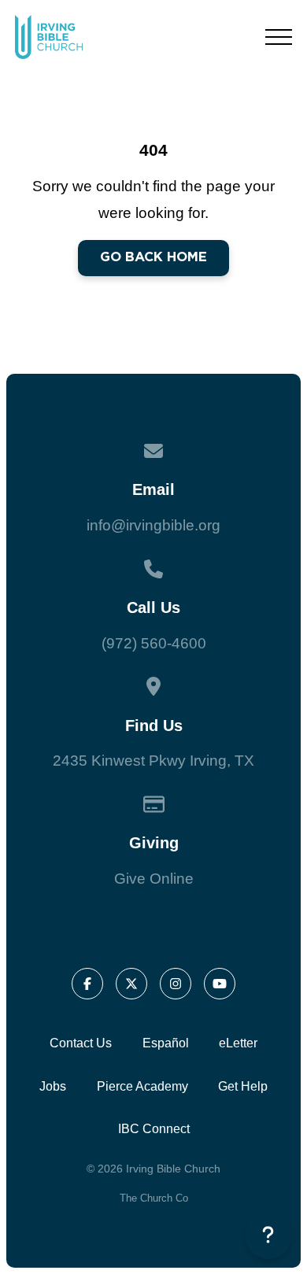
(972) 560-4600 (154, 643)
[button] (278, 37)
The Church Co (154, 1198)
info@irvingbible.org (153, 525)
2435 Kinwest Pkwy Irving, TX (153, 760)
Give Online (154, 878)
